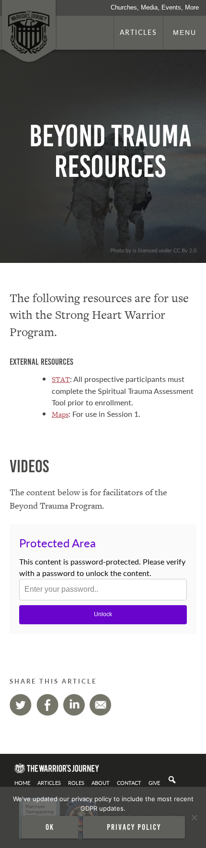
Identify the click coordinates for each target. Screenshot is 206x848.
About (101, 782)
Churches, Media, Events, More (155, 7)
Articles (138, 32)
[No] (194, 817)
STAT (61, 379)
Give (154, 782)
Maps (60, 414)
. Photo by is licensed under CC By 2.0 (151, 250)
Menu (184, 32)
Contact (129, 782)
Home (22, 782)
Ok (50, 827)
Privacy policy (134, 827)
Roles (76, 782)
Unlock (103, 614)
